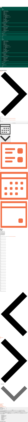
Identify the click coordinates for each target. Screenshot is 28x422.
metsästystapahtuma (20, 412)
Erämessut (3, 410)
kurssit (6, 412)
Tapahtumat (1, 71)
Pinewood (2, 417)
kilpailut (20, 411)
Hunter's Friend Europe (3, 415)
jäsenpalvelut (9, 411)
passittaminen (27, 412)
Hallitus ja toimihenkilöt (6, 11)
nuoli (23, 412)
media (11, 412)
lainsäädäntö (9, 412)
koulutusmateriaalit (1, 412)
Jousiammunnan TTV (3, 416)
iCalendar (1, 404)
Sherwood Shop (3, 419)
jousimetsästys (3, 411)
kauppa (13, 411)
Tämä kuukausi (1, 337)
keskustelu (15, 411)
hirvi (7, 410)
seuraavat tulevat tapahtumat (12, 118)
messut (14, 412)
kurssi (4, 412)
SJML (4, 413)
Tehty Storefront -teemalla (3, 421)
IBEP (12, 410)
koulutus (24, 411)
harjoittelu (5, 410)
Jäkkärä (7, 411)
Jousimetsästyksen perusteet (22, 410)
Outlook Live (1, 405)
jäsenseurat (11, 411)
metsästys (16, 412)
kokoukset (22, 411)
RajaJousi (2, 418)
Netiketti (4, 32)
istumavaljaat (15, 410)
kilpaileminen (17, 411)
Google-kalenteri (2, 403)
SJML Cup (9, 413)
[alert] (14, 118)
